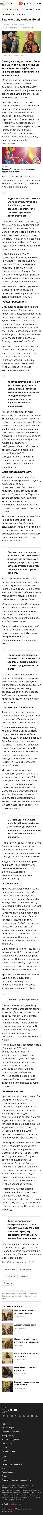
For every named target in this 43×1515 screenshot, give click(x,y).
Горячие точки (8, 1451)
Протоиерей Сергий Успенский (21, 27)
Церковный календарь (12, 1464)
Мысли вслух (8, 1443)
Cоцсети (6, 1460)
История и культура (11, 1435)
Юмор (4, 1468)
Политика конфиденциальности (16, 1480)
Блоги (4, 1447)
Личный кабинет (9, 1472)
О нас (4, 1476)
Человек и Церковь (13, 14)
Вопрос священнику (11, 1439)
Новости (6, 1424)
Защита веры (8, 1428)
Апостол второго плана (25, 1325)
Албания (29, 9)
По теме (5, 166)
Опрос (4, 1456)
